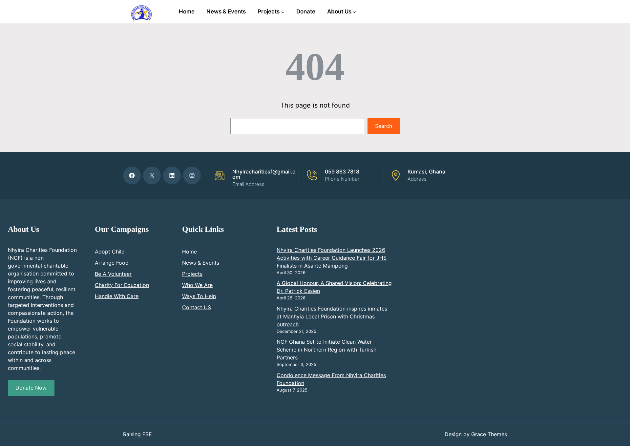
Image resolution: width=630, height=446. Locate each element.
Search (383, 126)
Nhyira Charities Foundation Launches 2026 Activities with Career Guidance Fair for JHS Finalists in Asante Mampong (332, 258)
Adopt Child (110, 251)
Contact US (196, 307)
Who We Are (197, 285)
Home (189, 251)
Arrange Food (112, 262)
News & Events (200, 262)
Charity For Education (122, 285)
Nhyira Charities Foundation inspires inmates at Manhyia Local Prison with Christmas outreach (332, 316)
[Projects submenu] (282, 11)
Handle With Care (116, 296)
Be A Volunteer (113, 274)
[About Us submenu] (354, 11)
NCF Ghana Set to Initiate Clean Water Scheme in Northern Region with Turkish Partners (326, 349)
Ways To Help (199, 296)
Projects (192, 274)
